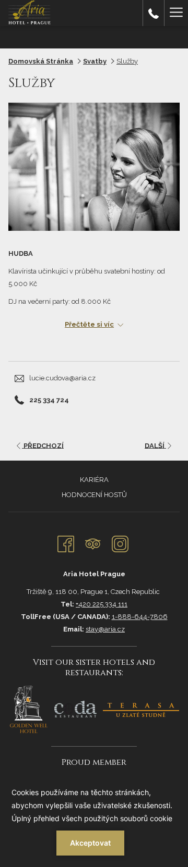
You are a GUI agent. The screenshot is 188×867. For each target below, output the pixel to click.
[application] (94, 820)
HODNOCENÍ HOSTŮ (94, 495)
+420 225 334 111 (101, 604)
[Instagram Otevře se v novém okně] (120, 542)
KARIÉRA (94, 480)
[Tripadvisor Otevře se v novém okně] (93, 542)
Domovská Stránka (40, 61)
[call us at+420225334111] (153, 13)
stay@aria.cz (105, 629)
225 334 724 (49, 400)
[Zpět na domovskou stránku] (31, 13)
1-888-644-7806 (140, 617)
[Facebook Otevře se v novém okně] (65, 542)
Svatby (95, 61)
